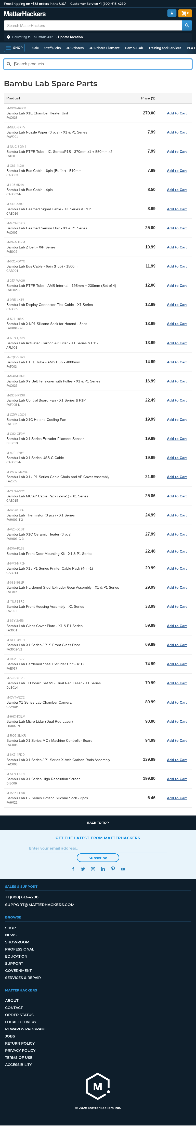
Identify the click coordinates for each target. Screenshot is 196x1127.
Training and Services (165, 48)
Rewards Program (25, 1029)
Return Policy (20, 1043)
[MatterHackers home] (25, 14)
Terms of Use (18, 1057)
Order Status (19, 1015)
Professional (19, 949)
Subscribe (98, 858)
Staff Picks (52, 48)
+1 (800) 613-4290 (112, 4)
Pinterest (112, 869)
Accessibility (18, 1064)
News (11, 935)
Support (14, 963)
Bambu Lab (134, 48)
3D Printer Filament (104, 48)
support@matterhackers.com (39, 904)
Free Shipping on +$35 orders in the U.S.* (35, 4)
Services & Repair (23, 977)
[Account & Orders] (172, 13)
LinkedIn (102, 869)
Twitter (83, 869)
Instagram (92, 869)
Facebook (73, 869)
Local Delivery (20, 1022)
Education (16, 956)
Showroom (17, 942)
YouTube (122, 869)
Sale (35, 48)
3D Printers (75, 48)
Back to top (98, 823)
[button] (98, 37)
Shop (10, 928)
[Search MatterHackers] (187, 25)
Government (18, 970)
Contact (14, 1007)
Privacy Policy (20, 1050)
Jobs (10, 1036)
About (11, 1000)
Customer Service (84, 4)
